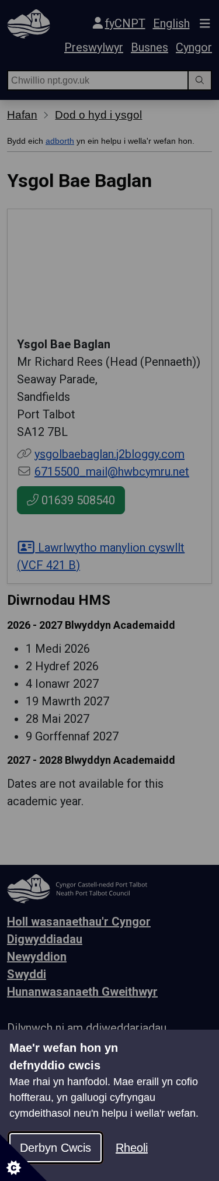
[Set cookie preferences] (23, 1157)
